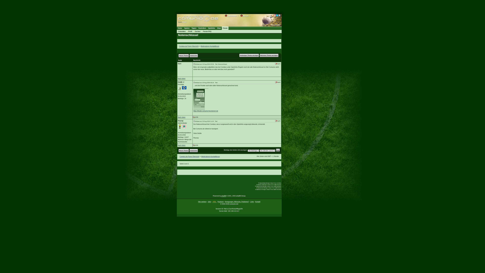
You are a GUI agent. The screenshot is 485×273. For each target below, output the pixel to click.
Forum (225, 28)
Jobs (209, 202)
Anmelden (182, 31)
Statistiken (202, 28)
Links (252, 202)
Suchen (197, 31)
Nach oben (181, 78)
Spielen (186, 28)
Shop (219, 28)
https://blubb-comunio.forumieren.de (205, 111)
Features (221, 202)
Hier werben (202, 202)
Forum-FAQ (207, 31)
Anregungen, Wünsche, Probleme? (237, 202)
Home (180, 28)
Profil (190, 31)
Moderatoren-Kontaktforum (210, 46)
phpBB (223, 196)
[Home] (194, 18)
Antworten (193, 55)
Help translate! (275, 25)
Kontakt (257, 202)
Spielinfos (211, 28)
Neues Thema (183, 55)
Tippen (193, 28)
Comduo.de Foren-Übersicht (189, 46)
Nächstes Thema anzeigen (269, 55)
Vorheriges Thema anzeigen (249, 55)
